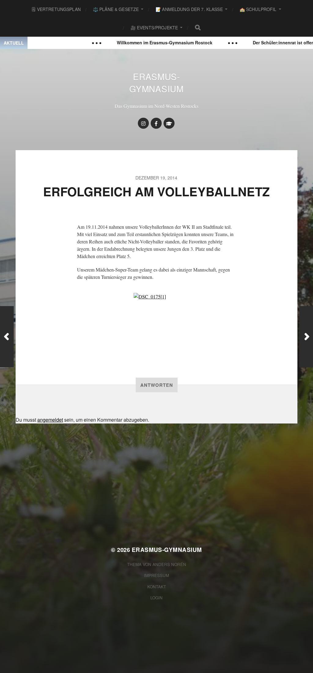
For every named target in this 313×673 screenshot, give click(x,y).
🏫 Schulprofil (258, 9)
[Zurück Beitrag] (7, 336)
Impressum (156, 575)
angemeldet (50, 419)
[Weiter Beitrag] (306, 336)
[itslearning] (169, 123)
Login (156, 598)
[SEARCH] (198, 27)
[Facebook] (156, 123)
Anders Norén (169, 564)
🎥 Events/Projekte (154, 27)
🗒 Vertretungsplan (56, 9)
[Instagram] (143, 123)
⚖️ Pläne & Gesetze (116, 9)
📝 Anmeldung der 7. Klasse (189, 9)
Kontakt (156, 587)
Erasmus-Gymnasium (156, 82)
